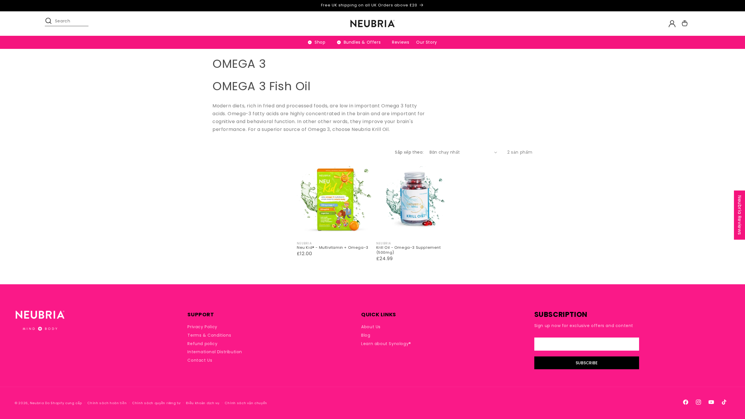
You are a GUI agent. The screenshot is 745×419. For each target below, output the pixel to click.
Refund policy (202, 344)
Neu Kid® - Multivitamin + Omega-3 (332, 247)
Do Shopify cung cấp (63, 403)
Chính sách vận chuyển (246, 403)
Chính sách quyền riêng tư (156, 403)
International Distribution (214, 352)
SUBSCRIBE (586, 363)
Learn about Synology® (386, 344)
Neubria (37, 403)
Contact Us (199, 360)
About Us (371, 327)
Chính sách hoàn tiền (107, 403)
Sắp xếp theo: (409, 152)
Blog (365, 335)
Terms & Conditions (209, 335)
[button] (51, 23)
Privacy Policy (202, 327)
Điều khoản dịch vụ (202, 403)
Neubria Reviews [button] (739, 215)
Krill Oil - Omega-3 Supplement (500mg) (408, 250)
